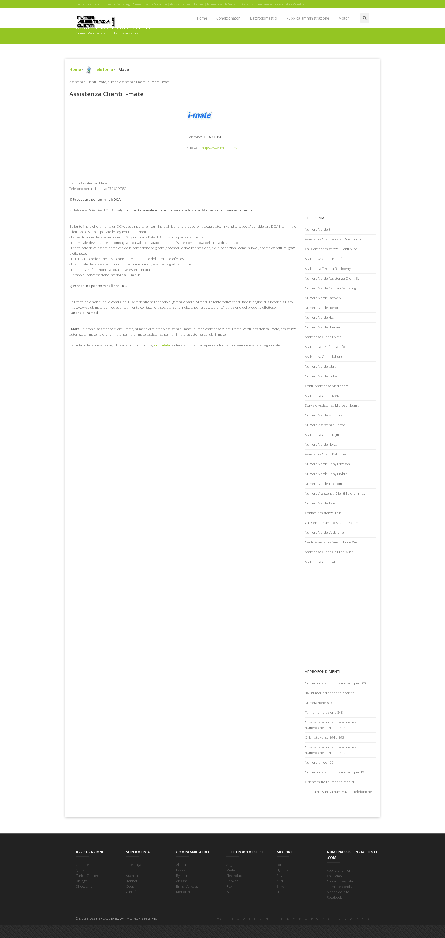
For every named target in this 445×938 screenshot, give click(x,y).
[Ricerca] (364, 18)
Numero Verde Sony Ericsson (327, 464)
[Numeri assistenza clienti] (96, 15)
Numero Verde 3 (317, 229)
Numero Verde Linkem (322, 376)
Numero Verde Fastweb (323, 298)
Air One (182, 881)
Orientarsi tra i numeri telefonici (329, 782)
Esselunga (133, 864)
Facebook (334, 897)
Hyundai (283, 870)
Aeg (229, 864)
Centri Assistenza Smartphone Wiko (332, 542)
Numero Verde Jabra (320, 366)
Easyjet (181, 870)
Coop (130, 886)
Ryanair (181, 875)
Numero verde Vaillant (222, 4)
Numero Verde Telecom (323, 483)
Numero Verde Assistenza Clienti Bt (332, 278)
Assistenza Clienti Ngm (322, 434)
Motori (344, 18)
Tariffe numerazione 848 (324, 712)
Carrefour (133, 891)
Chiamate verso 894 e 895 (324, 737)
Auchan (132, 875)
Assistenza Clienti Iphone (324, 356)
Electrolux (234, 875)
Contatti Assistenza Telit (323, 513)
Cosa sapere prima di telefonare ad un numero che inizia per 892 (334, 725)
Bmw (280, 886)
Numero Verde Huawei (322, 327)
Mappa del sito (338, 892)
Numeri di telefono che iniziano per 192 (335, 772)
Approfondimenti (340, 870)
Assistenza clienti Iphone (187, 4)
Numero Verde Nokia (321, 444)
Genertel (83, 864)
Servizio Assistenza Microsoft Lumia (332, 405)
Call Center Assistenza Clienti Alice (331, 249)
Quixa (80, 870)
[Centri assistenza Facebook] (365, 4)
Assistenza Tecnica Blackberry (328, 268)
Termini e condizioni (342, 886)
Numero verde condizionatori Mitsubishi (278, 4)
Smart (281, 875)
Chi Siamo (334, 875)
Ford (280, 864)
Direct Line (84, 886)
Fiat (279, 891)
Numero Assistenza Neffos (325, 425)
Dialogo (81, 881)
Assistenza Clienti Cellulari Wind (329, 552)
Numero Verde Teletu (321, 503)
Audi (280, 881)
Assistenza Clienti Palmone (325, 454)
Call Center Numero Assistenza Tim (331, 522)
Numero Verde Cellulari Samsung (330, 288)
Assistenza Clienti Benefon (325, 258)
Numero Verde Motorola (324, 415)
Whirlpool (233, 891)
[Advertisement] (124, 139)
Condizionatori (228, 18)
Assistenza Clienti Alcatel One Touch (333, 239)
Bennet (131, 881)
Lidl (128, 870)
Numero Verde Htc (319, 317)
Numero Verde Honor (321, 307)
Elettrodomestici (263, 18)
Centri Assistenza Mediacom (326, 385)
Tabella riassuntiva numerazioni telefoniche (338, 791)
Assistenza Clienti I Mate (323, 337)
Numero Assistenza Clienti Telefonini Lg (335, 493)
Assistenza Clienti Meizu (323, 395)
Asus (245, 4)
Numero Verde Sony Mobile (326, 473)
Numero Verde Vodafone (324, 532)
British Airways (187, 886)
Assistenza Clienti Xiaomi (323, 561)
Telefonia (102, 69)
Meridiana (184, 891)
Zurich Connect (88, 875)
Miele (230, 870)
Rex (229, 886)
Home (202, 18)
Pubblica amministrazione (307, 18)
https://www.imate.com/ (219, 147)
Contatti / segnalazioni (343, 881)
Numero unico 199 (319, 762)
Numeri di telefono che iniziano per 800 (335, 683)
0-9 (219, 919)
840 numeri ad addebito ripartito (329, 693)
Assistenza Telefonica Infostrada (329, 346)
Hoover (232, 881)
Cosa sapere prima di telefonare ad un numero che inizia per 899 (334, 750)
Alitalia (181, 864)
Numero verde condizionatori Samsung (103, 4)
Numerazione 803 (318, 702)
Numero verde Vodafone (150, 4)
